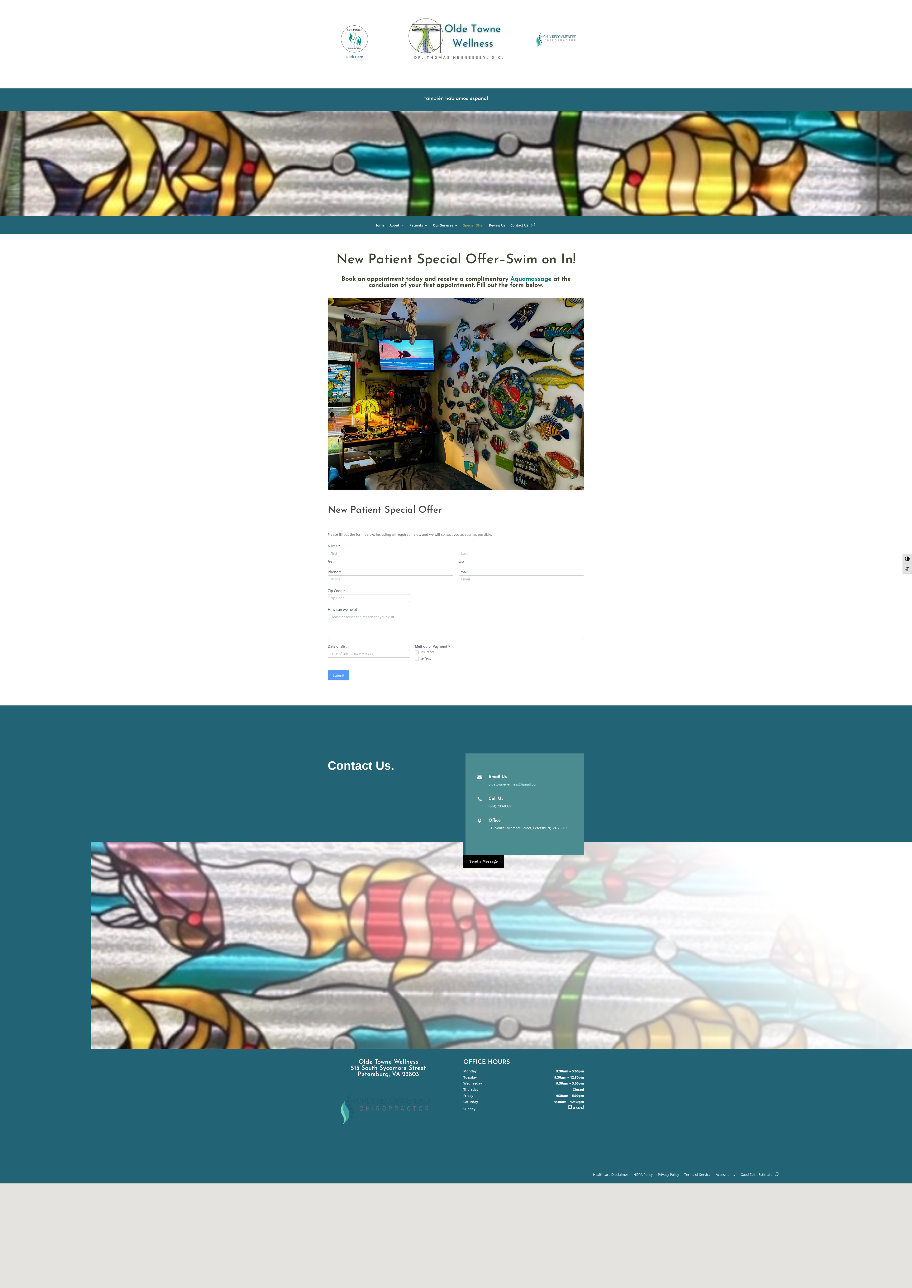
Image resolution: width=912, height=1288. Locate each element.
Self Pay (425, 659)
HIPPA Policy (643, 1175)
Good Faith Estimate (756, 1175)
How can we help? (342, 609)
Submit (338, 675)
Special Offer (473, 225)
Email (463, 571)
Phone (334, 571)
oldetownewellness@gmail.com (513, 784)
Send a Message (483, 861)
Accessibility (725, 1175)
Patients (416, 225)
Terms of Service (697, 1175)
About (394, 225)
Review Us (497, 225)
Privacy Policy (668, 1175)
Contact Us (519, 225)
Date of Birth (338, 646)
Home (379, 225)
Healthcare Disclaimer (610, 1175)
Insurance (427, 652)
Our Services (443, 225)
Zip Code (336, 590)
